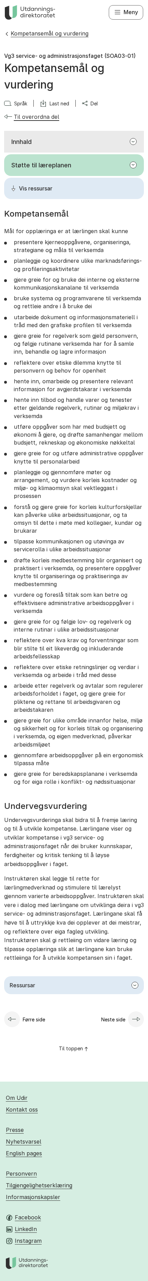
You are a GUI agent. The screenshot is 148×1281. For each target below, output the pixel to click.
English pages (24, 1153)
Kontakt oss (22, 1109)
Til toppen (71, 1048)
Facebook (28, 1217)
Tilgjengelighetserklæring (39, 1185)
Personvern (21, 1173)
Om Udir (17, 1097)
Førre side (34, 1019)
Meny (131, 12)
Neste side (113, 1019)
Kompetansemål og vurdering (49, 33)
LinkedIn (26, 1229)
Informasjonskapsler (33, 1197)
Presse (15, 1129)
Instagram (28, 1240)
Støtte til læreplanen (41, 165)
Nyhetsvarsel (23, 1141)
